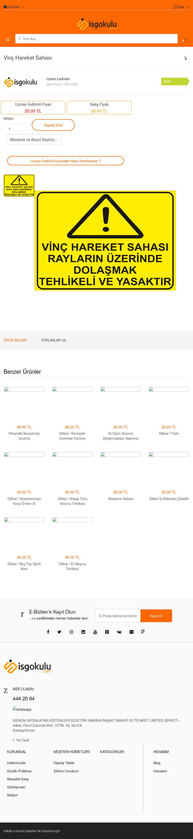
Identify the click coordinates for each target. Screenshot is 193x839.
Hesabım (160, 770)
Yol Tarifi (22, 740)
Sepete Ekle (53, 124)
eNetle (8, 830)
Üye (181, 6)
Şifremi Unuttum (66, 770)
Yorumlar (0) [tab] (53, 339)
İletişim (12, 794)
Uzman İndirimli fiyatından (65, 160)
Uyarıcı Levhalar (58, 78)
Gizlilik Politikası (19, 770)
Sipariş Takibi (64, 762)
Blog (156, 762)
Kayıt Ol (156, 615)
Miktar (8, 118)
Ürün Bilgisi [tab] (15, 339)
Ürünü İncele (120, 521)
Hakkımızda (16, 762)
